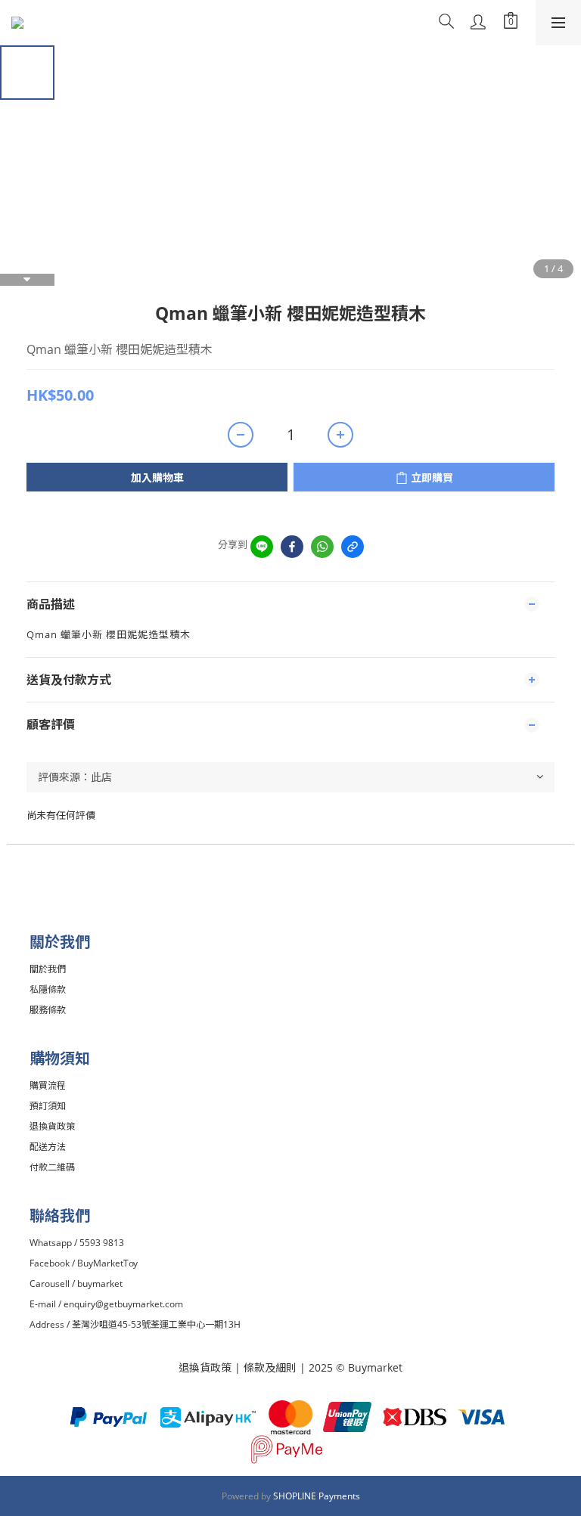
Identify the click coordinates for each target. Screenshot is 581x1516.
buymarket (100, 1283)
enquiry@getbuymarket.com (123, 1303)
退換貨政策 (205, 1367)
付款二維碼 (52, 1167)
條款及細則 (272, 1367)
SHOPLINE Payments (316, 1496)
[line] (261, 546)
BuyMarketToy (107, 1263)
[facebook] (292, 546)
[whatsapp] (322, 546)
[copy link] (352, 546)
